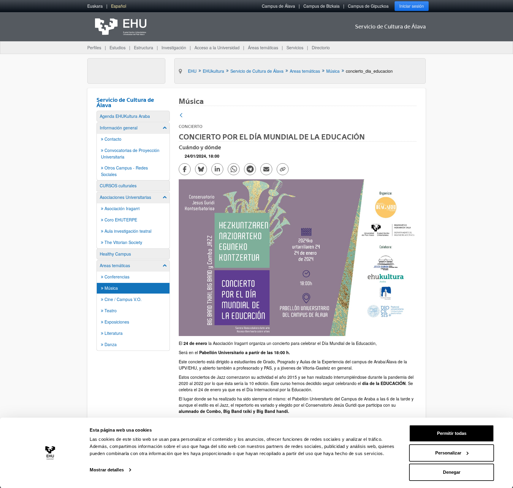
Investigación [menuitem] (174, 47)
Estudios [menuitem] (118, 47)
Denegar (451, 472)
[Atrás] (181, 116)
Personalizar (448, 452)
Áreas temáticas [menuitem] (263, 47)
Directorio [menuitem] (321, 47)
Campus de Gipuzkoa (368, 6)
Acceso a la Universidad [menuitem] (217, 47)
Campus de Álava (278, 6)
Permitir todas (451, 433)
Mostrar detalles (107, 469)
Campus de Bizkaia (321, 6)
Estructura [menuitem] (143, 47)
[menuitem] (95, 6)
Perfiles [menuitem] (94, 47)
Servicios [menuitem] (294, 47)
